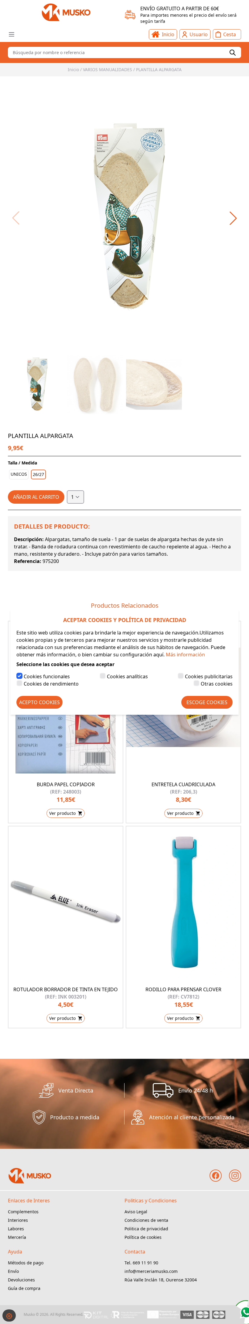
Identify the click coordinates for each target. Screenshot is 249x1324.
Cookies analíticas (127, 676)
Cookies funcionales (47, 676)
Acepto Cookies (39, 702)
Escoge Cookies (206, 702)
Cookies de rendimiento (51, 683)
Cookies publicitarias (209, 676)
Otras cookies (217, 683)
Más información (185, 654)
